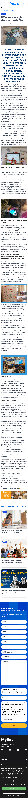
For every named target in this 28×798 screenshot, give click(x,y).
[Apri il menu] (4, 4)
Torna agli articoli (9, 10)
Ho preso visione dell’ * (13, 697)
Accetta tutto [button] (14, 788)
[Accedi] (24, 4)
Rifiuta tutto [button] (14, 792)
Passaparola (12, 692)
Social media (20, 691)
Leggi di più (11, 774)
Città (4, 646)
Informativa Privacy (18, 697)
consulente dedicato (6, 197)
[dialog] (14, 782)
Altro (23, 692)
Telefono (5, 631)
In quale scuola (6, 656)
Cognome (5, 626)
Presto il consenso (8, 719)
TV (14, 691)
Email (4, 636)
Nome (4, 621)
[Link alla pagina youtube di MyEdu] (26, 750)
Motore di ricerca (7, 691)
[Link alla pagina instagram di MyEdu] (10, 750)
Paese (4, 641)
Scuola (5, 692)
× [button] (26, 767)
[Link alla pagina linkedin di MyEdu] (18, 750)
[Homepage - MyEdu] (14, 4)
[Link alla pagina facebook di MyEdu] (2, 750)
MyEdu (4, 13)
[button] (14, 795)
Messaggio (5, 661)
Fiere (18, 692)
